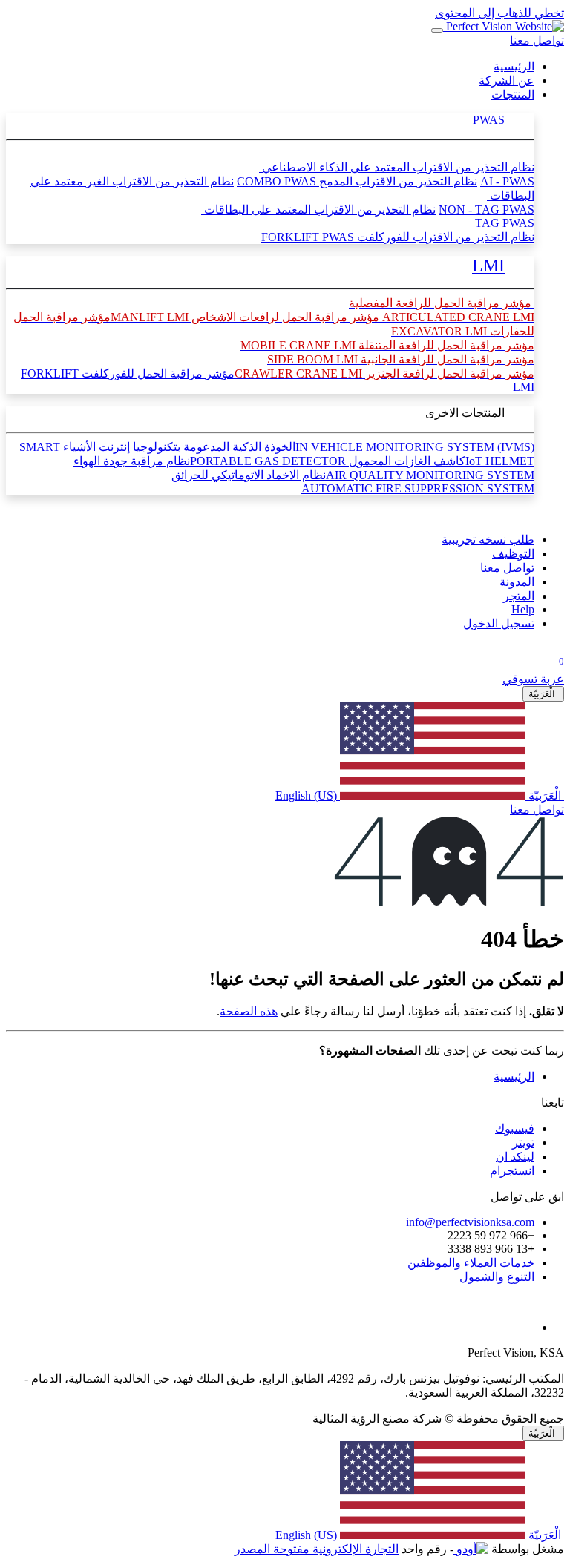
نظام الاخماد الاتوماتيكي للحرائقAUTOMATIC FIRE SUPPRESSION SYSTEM (352, 482)
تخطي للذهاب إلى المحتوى (499, 13)
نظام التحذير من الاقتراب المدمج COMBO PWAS (357, 181)
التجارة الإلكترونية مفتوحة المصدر (317, 1549)
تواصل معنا (537, 40)
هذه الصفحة (249, 1011)
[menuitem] (514, 66)
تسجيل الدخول (498, 623)
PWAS (489, 119)
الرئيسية (514, 1076)
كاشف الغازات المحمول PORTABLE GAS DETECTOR (327, 461)
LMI (488, 265)
